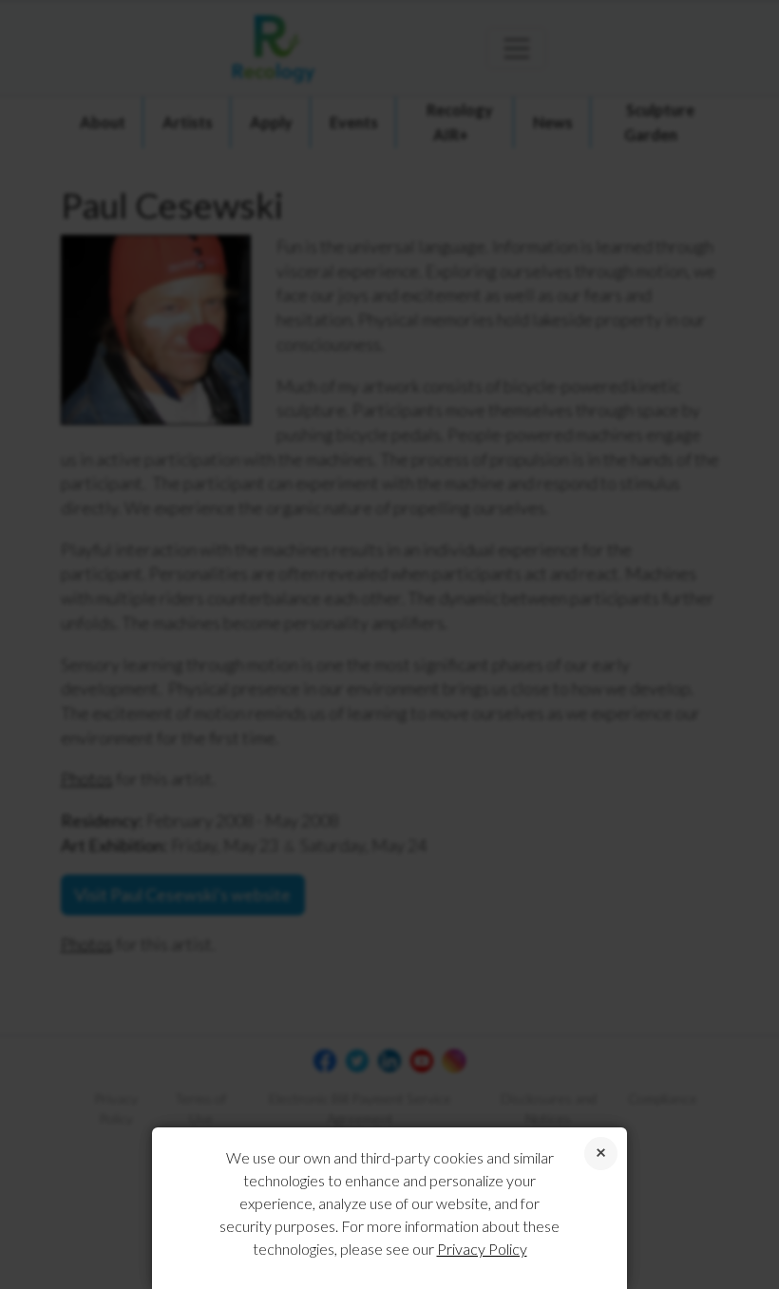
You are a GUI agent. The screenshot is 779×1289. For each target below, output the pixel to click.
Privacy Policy (482, 1249)
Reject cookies (601, 1153)
